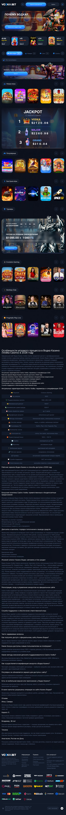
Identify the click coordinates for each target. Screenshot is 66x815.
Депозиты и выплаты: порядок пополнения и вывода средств (21, 379)
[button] (3, 53)
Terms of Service (51, 768)
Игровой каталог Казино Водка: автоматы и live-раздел (19, 381)
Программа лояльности (25, 760)
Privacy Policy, (55, 766)
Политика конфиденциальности (38, 762)
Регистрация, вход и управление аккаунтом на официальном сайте (23, 383)
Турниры (24, 762)
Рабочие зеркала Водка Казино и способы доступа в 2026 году (22, 375)
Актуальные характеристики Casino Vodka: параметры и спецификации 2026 (26, 372)
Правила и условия (38, 757)
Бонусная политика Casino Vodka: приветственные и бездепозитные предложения (28, 377)
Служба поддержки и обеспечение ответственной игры (19, 385)
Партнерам (36, 765)
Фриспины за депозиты (25, 765)
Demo (7, 104)
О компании (25, 757)
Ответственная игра (38, 759)
